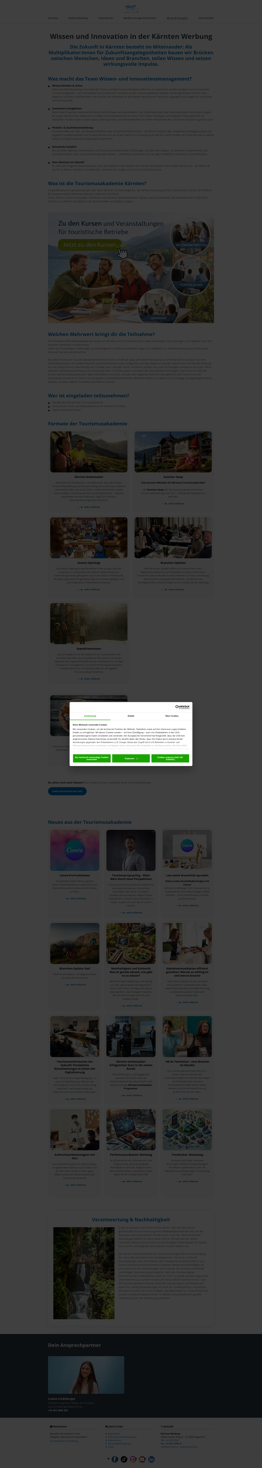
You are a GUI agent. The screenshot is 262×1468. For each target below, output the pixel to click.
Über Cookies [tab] (171, 716)
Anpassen (129, 758)
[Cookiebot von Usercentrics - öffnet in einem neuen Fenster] (177, 707)
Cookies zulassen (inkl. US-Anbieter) (170, 758)
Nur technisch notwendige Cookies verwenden (91, 758)
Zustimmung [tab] (90, 716)
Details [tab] (131, 716)
